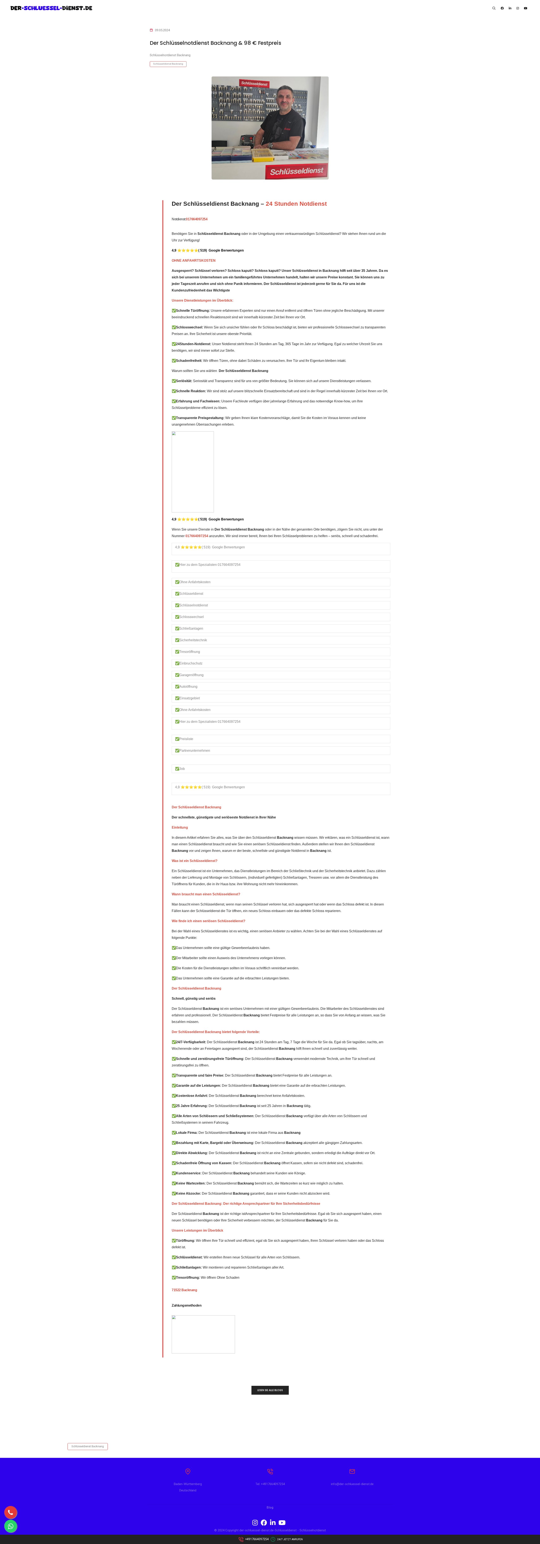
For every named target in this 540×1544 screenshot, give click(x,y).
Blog (270, 1507)
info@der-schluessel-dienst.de (352, 1484)
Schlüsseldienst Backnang (168, 64)
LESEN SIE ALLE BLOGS (270, 1390)
